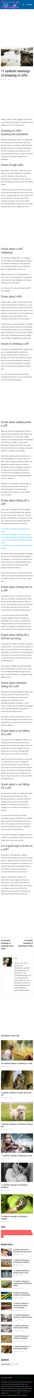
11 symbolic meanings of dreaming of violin (16, 1156)
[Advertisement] (17, 26)
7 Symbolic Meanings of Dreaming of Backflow (21, 1337)
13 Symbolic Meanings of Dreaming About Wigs (21, 1348)
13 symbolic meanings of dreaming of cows (16, 534)
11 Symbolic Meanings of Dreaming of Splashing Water (22, 1316)
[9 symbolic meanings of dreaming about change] (6, 1326)
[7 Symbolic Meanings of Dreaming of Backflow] (6, 1336)
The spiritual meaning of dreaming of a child (16, 1063)
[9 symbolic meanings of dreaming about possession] (6, 1250)
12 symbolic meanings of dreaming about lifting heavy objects (22, 1283)
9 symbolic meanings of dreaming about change (21, 1327)
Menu (30, 4)
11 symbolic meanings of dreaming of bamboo (17, 537)
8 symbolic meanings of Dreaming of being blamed (21, 1294)
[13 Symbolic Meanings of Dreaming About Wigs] (6, 1347)
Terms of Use (13, 1393)
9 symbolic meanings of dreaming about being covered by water (21, 1305)
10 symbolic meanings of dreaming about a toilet (21, 1272)
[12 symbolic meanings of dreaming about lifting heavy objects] (6, 1281)
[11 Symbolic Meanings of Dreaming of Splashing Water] (6, 1315)
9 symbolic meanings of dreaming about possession (22, 1251)
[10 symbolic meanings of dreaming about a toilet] (6, 1271)
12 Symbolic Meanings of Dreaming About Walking (21, 1261)
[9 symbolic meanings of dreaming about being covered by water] (6, 1304)
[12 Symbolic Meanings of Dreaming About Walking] (6, 1260)
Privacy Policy (24, 1393)
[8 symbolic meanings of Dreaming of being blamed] (6, 1293)
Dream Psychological (18, 1377)
